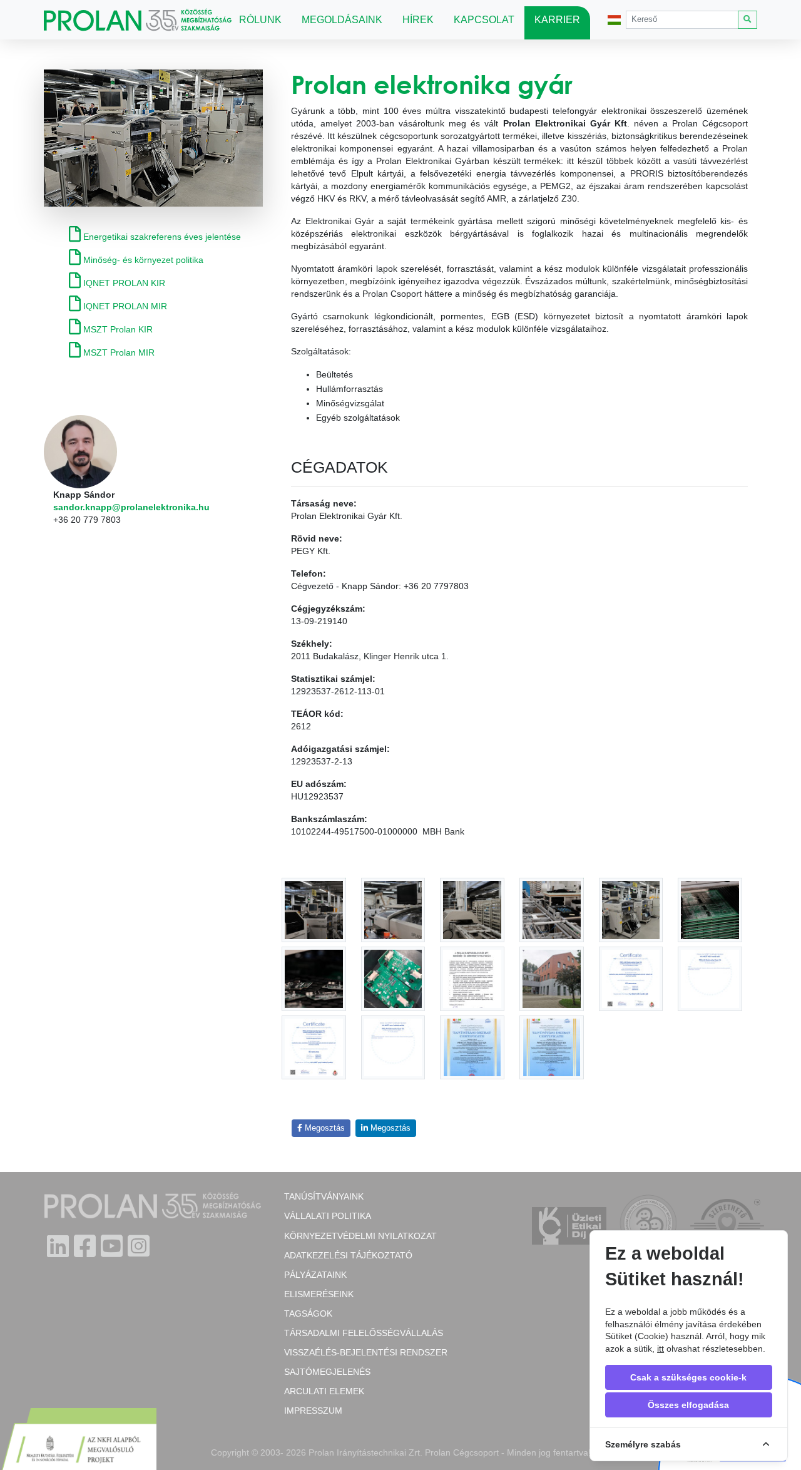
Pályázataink (315, 1275)
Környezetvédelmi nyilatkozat (360, 1236)
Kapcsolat (484, 19)
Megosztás (323, 1128)
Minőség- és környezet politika (142, 260)
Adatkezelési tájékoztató (348, 1255)
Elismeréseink (319, 1294)
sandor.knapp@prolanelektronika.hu (131, 507)
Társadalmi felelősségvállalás (363, 1333)
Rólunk (260, 19)
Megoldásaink (342, 19)
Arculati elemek (324, 1391)
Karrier (557, 19)
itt (660, 1349)
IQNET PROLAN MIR (124, 306)
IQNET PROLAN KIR (123, 283)
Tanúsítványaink (324, 1196)
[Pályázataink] (78, 1441)
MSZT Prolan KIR (117, 329)
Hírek (418, 19)
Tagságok (308, 1313)
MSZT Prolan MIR (118, 352)
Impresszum (313, 1411)
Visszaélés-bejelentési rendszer (365, 1352)
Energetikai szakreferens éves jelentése (161, 237)
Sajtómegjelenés (327, 1372)
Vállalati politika (327, 1216)
